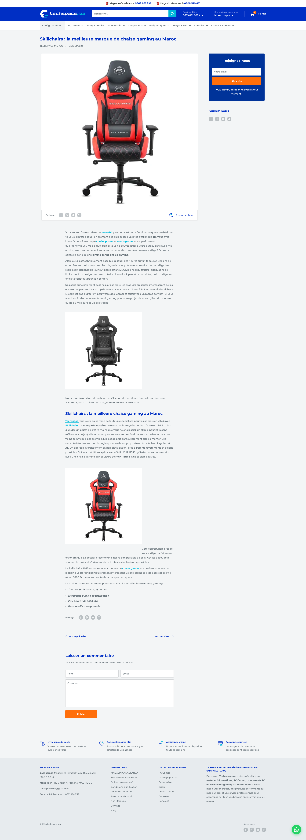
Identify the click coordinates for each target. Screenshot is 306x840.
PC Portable (114, 25)
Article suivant (163, 636)
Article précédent (78, 636)
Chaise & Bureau (221, 25)
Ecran (162, 787)
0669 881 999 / (192, 15)
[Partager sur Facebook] (61, 215)
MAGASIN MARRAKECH (124, 777)
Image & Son (180, 25)
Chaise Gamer (167, 791)
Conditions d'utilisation (124, 787)
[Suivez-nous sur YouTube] (223, 119)
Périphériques (157, 25)
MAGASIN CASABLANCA (124, 772)
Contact (115, 805)
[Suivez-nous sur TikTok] (229, 119)
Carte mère (165, 782)
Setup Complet (95, 25)
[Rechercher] (172, 13)
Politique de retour (122, 791)
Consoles (199, 25)
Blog (113, 810)
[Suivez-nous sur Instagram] (217, 119)
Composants (135, 25)
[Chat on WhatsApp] (296, 829)
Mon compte (222, 15)
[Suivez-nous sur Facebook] (211, 119)
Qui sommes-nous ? (122, 782)
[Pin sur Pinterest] (67, 215)
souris (125, 241)
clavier (104, 241)
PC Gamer (74, 25)
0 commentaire (184, 215)
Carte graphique (168, 777)
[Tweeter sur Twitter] (73, 215)
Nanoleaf (164, 801)
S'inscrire (236, 81)
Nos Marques (118, 801)
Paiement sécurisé (121, 796)
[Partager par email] (79, 215)
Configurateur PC (52, 25)
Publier (81, 714)
